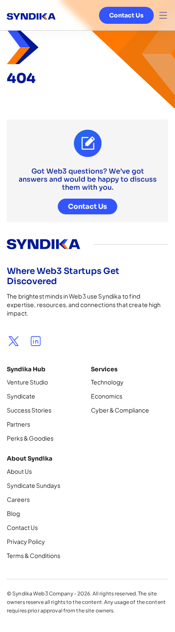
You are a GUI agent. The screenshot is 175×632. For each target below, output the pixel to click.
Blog (13, 513)
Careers (18, 499)
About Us (19, 471)
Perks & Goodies (30, 438)
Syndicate (21, 396)
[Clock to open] (163, 15)
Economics (106, 396)
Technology (107, 382)
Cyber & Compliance (120, 410)
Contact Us (126, 15)
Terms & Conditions (33, 555)
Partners (18, 424)
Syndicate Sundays (33, 485)
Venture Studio (27, 382)
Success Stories (29, 410)
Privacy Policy (26, 541)
